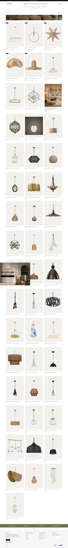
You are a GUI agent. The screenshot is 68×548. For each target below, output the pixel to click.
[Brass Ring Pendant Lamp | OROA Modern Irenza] (34, 35)
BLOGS (27, 537)
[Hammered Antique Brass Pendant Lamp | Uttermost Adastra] (53, 272)
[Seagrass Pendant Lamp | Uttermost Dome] (53, 155)
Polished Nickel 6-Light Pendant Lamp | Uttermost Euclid (31, 108)
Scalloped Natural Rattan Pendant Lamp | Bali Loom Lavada (32, 78)
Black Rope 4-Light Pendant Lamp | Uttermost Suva (31, 168)
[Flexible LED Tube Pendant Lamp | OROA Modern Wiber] (15, 35)
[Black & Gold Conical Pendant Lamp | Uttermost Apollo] (15, 388)
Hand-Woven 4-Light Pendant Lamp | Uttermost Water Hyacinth (32, 401)
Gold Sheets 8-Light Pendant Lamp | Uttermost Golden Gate (32, 197)
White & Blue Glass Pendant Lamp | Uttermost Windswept (31, 343)
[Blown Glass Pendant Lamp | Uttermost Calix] (34, 126)
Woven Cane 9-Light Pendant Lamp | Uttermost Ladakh (12, 343)
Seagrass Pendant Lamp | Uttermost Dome (49, 168)
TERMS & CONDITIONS (42, 537)
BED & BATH (39, 6)
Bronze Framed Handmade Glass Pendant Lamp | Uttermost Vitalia (52, 197)
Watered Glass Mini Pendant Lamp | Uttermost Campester (51, 401)
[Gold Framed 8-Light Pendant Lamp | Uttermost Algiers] (53, 330)
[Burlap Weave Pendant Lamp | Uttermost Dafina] (53, 126)
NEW (21, 6)
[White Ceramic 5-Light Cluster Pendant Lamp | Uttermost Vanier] (53, 476)
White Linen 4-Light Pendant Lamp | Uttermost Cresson (12, 108)
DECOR (32, 6)
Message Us (46, 110)
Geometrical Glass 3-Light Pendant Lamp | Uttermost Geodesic (51, 255)
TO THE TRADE (27, 538)
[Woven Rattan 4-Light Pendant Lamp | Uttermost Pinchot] (15, 417)
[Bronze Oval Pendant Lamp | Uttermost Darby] (15, 184)
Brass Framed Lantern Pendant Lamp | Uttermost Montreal (12, 168)
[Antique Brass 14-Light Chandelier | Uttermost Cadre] (15, 447)
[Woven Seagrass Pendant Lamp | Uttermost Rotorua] (34, 242)
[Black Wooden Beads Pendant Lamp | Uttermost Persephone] (53, 447)
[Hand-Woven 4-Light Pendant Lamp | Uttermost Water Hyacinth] (34, 388)
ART (30, 6)
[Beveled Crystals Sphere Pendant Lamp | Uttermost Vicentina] (15, 126)
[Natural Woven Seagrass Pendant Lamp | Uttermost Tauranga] (34, 272)
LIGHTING (28, 6)
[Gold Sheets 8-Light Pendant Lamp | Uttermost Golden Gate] (34, 184)
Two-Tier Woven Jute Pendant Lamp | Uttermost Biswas (12, 372)
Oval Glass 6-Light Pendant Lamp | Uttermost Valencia (12, 518)
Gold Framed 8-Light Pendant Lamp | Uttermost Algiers (50, 343)
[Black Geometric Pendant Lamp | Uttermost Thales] (53, 301)
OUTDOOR (45, 6)
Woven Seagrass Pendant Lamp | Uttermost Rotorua (31, 255)
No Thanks (7, 278)
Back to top (34, 528)
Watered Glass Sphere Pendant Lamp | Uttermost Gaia (50, 430)
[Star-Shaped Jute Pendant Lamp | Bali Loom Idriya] (53, 35)
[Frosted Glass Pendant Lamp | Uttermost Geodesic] (34, 417)
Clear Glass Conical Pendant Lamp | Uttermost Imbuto (31, 372)
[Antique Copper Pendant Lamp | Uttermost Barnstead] (53, 213)
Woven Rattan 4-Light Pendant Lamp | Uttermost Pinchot (12, 430)
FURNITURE (24, 6)
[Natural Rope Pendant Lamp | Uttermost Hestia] (15, 213)
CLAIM (7, 276)
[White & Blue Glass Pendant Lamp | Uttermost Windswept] (34, 330)
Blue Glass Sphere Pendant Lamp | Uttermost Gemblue (31, 226)
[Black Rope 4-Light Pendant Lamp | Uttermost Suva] (34, 155)
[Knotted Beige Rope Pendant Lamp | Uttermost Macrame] (34, 476)
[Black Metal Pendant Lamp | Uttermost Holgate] (34, 447)
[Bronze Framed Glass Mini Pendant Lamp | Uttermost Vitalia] (15, 301)
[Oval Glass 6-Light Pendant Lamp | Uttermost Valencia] (15, 505)
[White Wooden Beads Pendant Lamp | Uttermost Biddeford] (53, 65)
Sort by (7, 12)
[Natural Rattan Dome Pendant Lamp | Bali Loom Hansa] (15, 65)
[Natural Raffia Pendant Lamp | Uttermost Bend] (15, 476)
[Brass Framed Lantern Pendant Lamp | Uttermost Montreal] (15, 155)
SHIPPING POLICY (41, 534)
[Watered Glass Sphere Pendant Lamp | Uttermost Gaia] (53, 417)
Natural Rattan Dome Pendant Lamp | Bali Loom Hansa (12, 78)
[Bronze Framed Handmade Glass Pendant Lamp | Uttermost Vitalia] (53, 184)
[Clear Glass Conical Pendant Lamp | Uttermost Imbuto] (34, 359)
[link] (29, 522)
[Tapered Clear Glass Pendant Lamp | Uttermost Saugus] (34, 301)
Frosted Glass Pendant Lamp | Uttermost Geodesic (31, 430)
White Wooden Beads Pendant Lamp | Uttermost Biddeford (51, 78)
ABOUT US (27, 534)
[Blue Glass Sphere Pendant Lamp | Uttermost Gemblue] (34, 213)
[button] (62, 3)
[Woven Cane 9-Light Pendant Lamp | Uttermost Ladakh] (15, 330)
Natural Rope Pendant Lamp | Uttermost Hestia (11, 226)
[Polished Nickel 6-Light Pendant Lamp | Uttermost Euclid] (34, 95)
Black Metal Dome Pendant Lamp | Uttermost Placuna (50, 372)
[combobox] (35, 4)
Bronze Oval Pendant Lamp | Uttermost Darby (11, 197)
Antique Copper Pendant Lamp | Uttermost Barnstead (50, 226)
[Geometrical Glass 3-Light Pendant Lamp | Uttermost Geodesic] (53, 242)
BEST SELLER (35, 6)
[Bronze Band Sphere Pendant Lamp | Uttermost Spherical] (15, 242)
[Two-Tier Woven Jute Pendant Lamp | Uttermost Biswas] (15, 359)
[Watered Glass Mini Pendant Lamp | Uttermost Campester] (53, 388)
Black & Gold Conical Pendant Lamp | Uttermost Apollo (12, 401)
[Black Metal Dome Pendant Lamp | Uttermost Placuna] (53, 359)
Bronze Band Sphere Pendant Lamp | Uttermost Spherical (12, 255)
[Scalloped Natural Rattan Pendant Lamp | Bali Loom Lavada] (34, 65)
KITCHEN (42, 6)
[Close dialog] (29, 263)
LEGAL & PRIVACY (41, 538)
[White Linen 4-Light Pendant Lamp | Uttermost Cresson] (15, 95)
